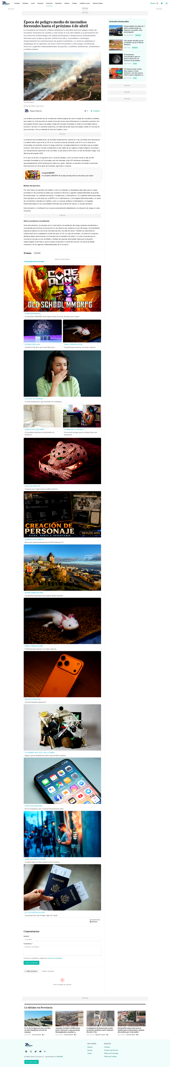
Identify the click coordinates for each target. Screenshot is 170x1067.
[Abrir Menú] (166, 3)
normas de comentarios (54, 958)
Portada (17, 3)
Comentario (28, 944)
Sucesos (138, 35)
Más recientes (32, 971)
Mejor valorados (48, 971)
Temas (89, 1053)
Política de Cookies (110, 1056)
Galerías (25, 3)
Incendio (37, 253)
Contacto (107, 1047)
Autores (89, 1050)
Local (135, 63)
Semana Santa (98, 3)
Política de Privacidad (111, 1053)
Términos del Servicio (111, 1050)
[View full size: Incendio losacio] (62, 76)
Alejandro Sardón (100, 1034)
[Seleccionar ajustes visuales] (161, 3)
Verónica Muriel (36, 1034)
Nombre (27, 936)
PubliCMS (60, 1056)
